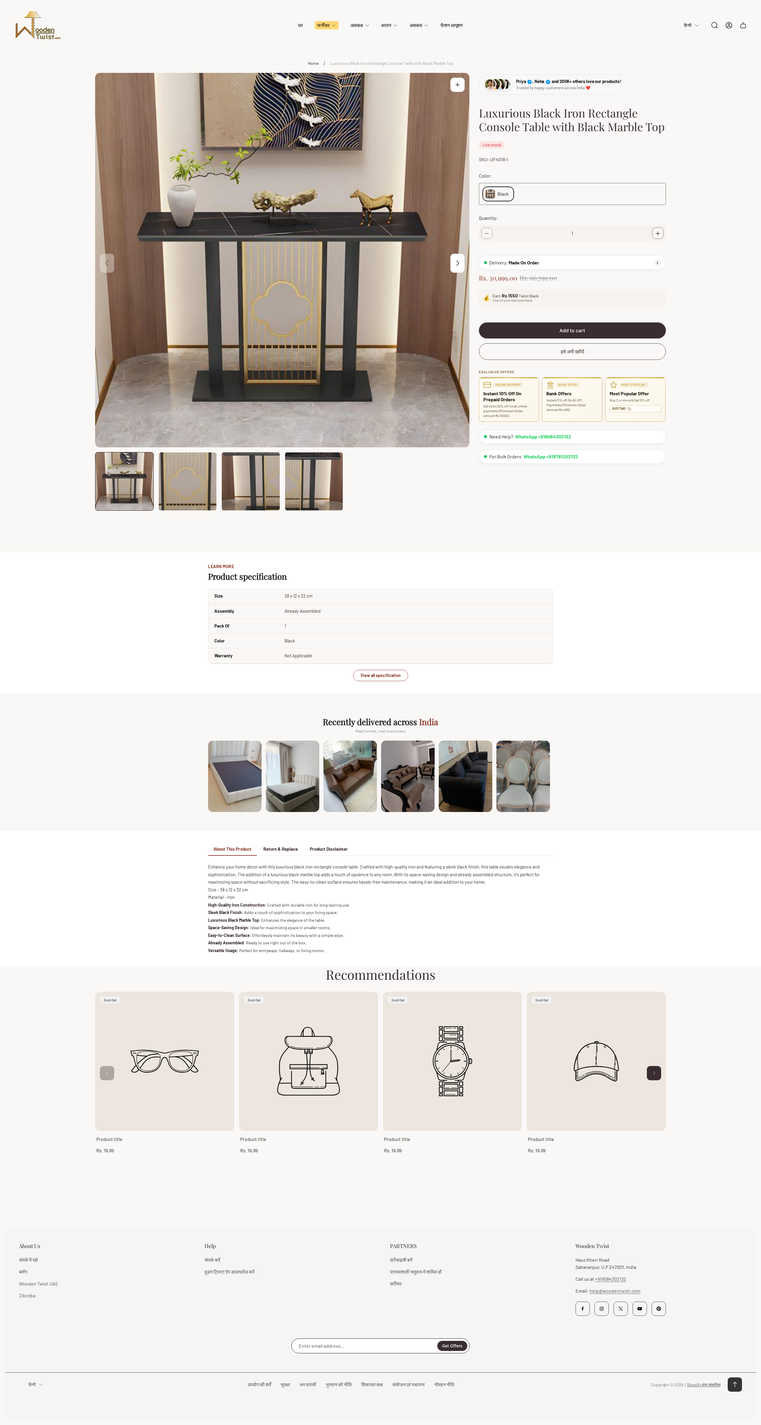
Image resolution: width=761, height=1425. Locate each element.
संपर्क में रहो (28, 1260)
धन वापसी (308, 1384)
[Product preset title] (164, 1061)
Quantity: (488, 218)
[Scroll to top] (735, 1384)
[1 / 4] (124, 481)
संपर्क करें (212, 1260)
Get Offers (452, 1345)
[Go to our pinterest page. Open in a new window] (659, 1309)
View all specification (381, 675)
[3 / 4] (250, 481)
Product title (109, 1139)
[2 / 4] (187, 481)
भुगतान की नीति (339, 1384)
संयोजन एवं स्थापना (408, 1384)
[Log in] (728, 25)
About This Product (232, 849)
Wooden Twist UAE (38, 1283)
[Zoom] (457, 85)
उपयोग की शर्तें (259, 1384)
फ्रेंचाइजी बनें (401, 1260)
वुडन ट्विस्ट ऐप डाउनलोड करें (229, 1271)
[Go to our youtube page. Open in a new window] (640, 1309)
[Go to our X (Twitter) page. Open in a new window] (621, 1309)
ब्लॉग (23, 1271)
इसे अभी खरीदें (572, 352)
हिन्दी (687, 25)
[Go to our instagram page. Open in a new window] (602, 1309)
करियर (396, 1283)
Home (313, 63)
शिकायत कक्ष (372, 1384)
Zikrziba (27, 1295)
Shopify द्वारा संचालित (704, 1384)
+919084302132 (610, 1279)
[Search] (714, 25)
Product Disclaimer (329, 849)
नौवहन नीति (444, 1384)
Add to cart (572, 331)
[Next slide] (457, 263)
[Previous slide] (107, 263)
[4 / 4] (314, 481)
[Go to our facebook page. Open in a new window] (583, 1309)
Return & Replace (280, 849)
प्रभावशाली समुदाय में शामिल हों (416, 1271)
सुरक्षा (285, 1384)
